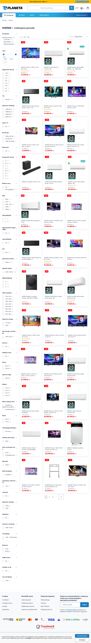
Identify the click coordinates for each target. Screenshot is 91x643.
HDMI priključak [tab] (7, 278)
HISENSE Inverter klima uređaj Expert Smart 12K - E (75, 145)
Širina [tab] (4, 415)
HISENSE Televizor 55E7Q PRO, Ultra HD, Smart (76, 106)
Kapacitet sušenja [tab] (8, 502)
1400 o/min (9, 336)
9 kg (7, 325)
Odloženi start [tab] (6, 352)
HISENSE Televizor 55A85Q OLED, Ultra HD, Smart (53, 221)
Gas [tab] (3, 249)
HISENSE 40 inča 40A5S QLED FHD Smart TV (76, 258)
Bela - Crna (9, 204)
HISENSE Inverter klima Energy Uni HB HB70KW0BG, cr (31, 258)
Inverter (9, 99)
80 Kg (8, 551)
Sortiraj (71, 36)
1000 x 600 (9, 301)
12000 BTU (10, 109)
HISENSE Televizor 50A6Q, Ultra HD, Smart (31, 336)
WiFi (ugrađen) (11, 189)
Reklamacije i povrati (28, 606)
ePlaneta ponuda (8, 37)
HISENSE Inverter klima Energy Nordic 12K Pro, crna (30, 106)
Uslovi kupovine (26, 600)
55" (7, 88)
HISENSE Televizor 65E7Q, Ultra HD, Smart (30, 68)
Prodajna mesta (7, 603)
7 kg (7, 549)
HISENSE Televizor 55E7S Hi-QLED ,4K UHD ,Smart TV (76, 221)
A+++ (8, 171)
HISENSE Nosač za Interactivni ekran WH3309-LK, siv (53, 485)
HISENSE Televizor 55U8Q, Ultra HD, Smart (77, 485)
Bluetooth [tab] (5, 147)
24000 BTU (9, 114)
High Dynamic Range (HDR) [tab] (8, 228)
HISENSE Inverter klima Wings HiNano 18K (76, 182)
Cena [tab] (3, 51)
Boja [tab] (3, 195)
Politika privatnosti (27, 603)
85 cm (8, 366)
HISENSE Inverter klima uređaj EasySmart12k (75, 297)
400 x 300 (9, 311)
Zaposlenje (5, 609)
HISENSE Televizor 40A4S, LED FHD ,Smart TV (30, 145)
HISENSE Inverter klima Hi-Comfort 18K (74, 411)
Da (7, 126)
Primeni (5, 62)
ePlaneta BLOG (72, 610)
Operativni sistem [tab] (8, 258)
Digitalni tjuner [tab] (7, 268)
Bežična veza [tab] (6, 183)
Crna (7, 201)
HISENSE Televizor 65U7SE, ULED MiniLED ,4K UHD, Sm (53, 411)
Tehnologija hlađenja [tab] (9, 428)
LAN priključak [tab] (6, 239)
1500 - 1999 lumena (10, 538)
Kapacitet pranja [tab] (7, 319)
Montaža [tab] (5, 461)
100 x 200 (9, 299)
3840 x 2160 (9, 527)
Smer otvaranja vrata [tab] (8, 448)
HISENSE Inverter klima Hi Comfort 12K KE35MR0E (29, 448)
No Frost (9, 431)
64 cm (8, 390)
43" (7, 83)
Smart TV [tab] (5, 123)
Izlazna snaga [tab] (6, 374)
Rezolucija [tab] (5, 132)
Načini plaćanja (45, 600)
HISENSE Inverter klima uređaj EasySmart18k (75, 374)
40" (7, 81)
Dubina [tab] (4, 384)
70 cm (8, 422)
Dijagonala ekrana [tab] (8, 69)
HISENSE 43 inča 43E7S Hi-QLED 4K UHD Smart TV (31, 485)
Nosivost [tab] (5, 545)
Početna (4, 20)
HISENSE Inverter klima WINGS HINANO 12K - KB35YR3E (75, 68)
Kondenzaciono (10, 409)
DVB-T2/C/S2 (10, 272)
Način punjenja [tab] (7, 471)
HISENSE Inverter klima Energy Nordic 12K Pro (53, 182)
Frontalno (9, 474)
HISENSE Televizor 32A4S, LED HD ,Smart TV (54, 336)
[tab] (11, 596)
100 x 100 (9, 296)
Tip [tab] (3, 96)
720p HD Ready (10, 141)
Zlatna (8, 209)
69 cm (8, 395)
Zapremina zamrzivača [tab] (8, 481)
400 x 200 (9, 309)
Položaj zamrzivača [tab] (8, 437)
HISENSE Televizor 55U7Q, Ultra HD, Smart (53, 106)
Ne (7, 187)
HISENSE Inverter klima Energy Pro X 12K (30, 221)
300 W (8, 378)
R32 (7, 252)
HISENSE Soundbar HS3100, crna (31, 182)
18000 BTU (9, 112)
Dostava (43, 603)
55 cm (8, 393)
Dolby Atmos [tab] (6, 557)
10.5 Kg (8, 323)
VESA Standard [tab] (7, 293)
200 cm (8, 368)
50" (7, 86)
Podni (8, 465)
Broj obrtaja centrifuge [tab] (8, 332)
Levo (7, 452)
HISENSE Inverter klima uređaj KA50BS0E (30, 411)
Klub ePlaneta (45, 606)
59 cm (8, 388)
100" (7, 73)
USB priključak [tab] (6, 215)
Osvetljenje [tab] (6, 534)
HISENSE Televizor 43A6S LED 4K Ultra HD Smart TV (54, 145)
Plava (8, 207)
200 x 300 (9, 304)
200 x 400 (9, 306)
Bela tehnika (9, 42)
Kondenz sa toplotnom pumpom (9, 406)
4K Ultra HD (10, 139)
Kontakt (4, 606)
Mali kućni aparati (10, 44)
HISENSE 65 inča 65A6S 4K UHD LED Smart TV (53, 374)
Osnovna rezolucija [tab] (8, 524)
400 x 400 (9, 314)
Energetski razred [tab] (8, 157)
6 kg (7, 508)
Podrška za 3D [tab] (6, 567)
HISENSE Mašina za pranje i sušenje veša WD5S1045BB (29, 297)
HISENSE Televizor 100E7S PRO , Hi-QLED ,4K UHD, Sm (54, 448)
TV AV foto (8, 39)
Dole (7, 441)
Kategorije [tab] (5, 34)
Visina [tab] (4, 362)
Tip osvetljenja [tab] (7, 577)
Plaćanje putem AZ (46, 609)
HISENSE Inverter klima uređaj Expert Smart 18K (53, 297)
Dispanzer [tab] (5, 514)
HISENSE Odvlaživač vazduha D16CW (75, 448)
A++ (8, 163)
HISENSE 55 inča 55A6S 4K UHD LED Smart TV (77, 336)
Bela (8, 199)
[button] (77, 8)
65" (7, 91)
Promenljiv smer (11, 455)
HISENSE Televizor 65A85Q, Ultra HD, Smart (53, 258)
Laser (8, 580)
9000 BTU (9, 117)
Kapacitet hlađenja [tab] (8, 105)
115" (7, 75)
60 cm (8, 419)
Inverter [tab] (4, 343)
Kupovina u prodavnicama (29, 609)
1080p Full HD (10, 136)
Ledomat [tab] (5, 492)
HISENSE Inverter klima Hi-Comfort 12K (51, 68)
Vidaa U (9, 262)
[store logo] (12, 8)
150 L (8, 486)
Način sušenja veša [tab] (8, 401)
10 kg (8, 505)
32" (7, 78)
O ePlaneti (5, 600)
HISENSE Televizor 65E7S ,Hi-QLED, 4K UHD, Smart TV (29, 374)
